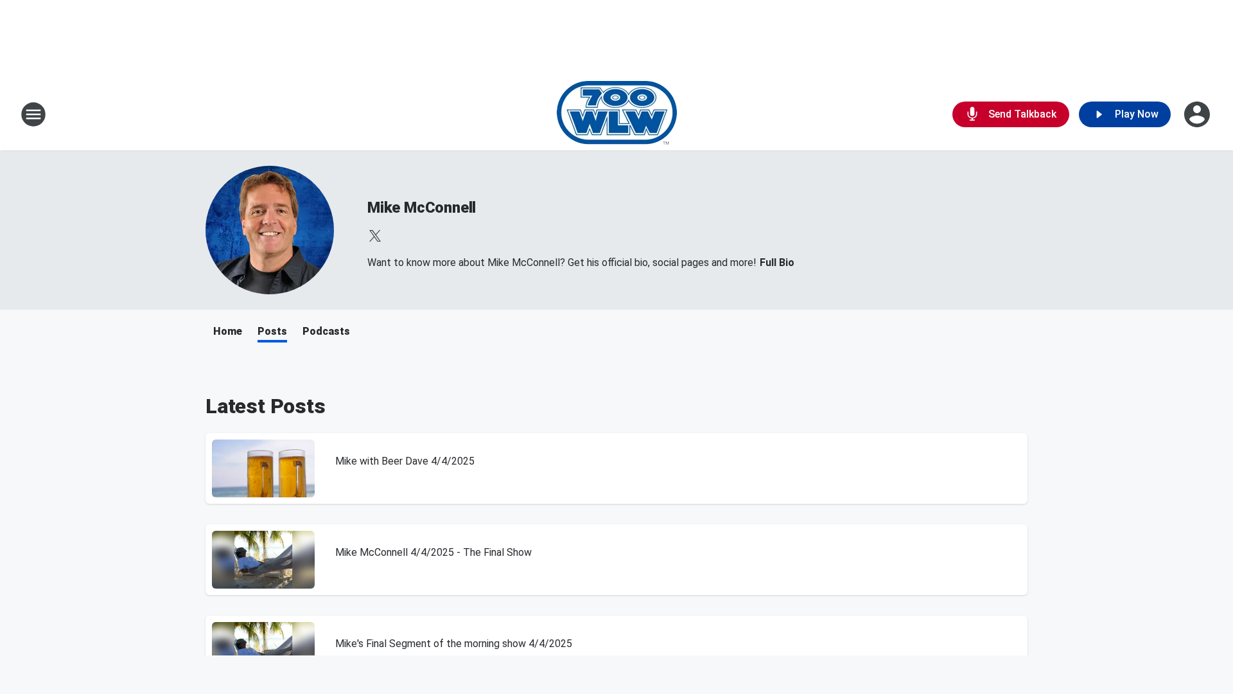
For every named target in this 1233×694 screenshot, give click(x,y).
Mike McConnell (421, 208)
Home (227, 331)
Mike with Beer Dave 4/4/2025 (405, 461)
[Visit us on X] (375, 236)
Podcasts (326, 331)
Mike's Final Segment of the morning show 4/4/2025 (453, 643)
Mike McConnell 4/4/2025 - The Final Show (433, 552)
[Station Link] (617, 114)
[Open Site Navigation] (33, 114)
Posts (272, 331)
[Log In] (1198, 114)
